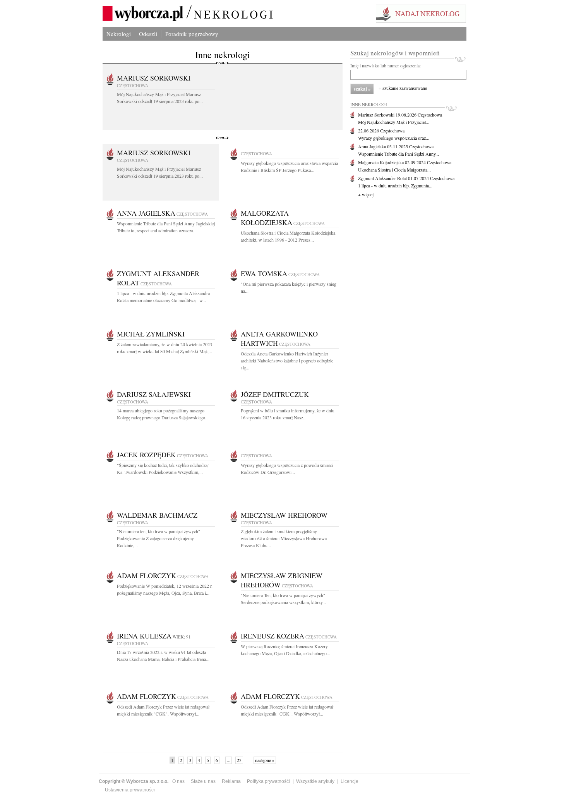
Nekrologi (118, 34)
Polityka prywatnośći (268, 781)
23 (239, 760)
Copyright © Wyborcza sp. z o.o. (133, 781)
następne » (264, 760)
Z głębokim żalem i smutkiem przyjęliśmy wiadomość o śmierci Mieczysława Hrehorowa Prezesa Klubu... (284, 538)
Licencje (349, 781)
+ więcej (366, 194)
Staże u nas (203, 781)
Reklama (231, 781)
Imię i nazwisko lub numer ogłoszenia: (385, 65)
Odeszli (148, 34)
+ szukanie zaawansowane (403, 88)
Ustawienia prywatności (130, 790)
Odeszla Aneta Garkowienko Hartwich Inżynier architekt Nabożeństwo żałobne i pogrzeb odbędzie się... (287, 360)
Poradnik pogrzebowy (191, 34)
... (228, 760)
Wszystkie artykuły (315, 781)
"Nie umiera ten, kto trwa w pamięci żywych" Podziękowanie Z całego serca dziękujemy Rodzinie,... (158, 538)
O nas (178, 781)
